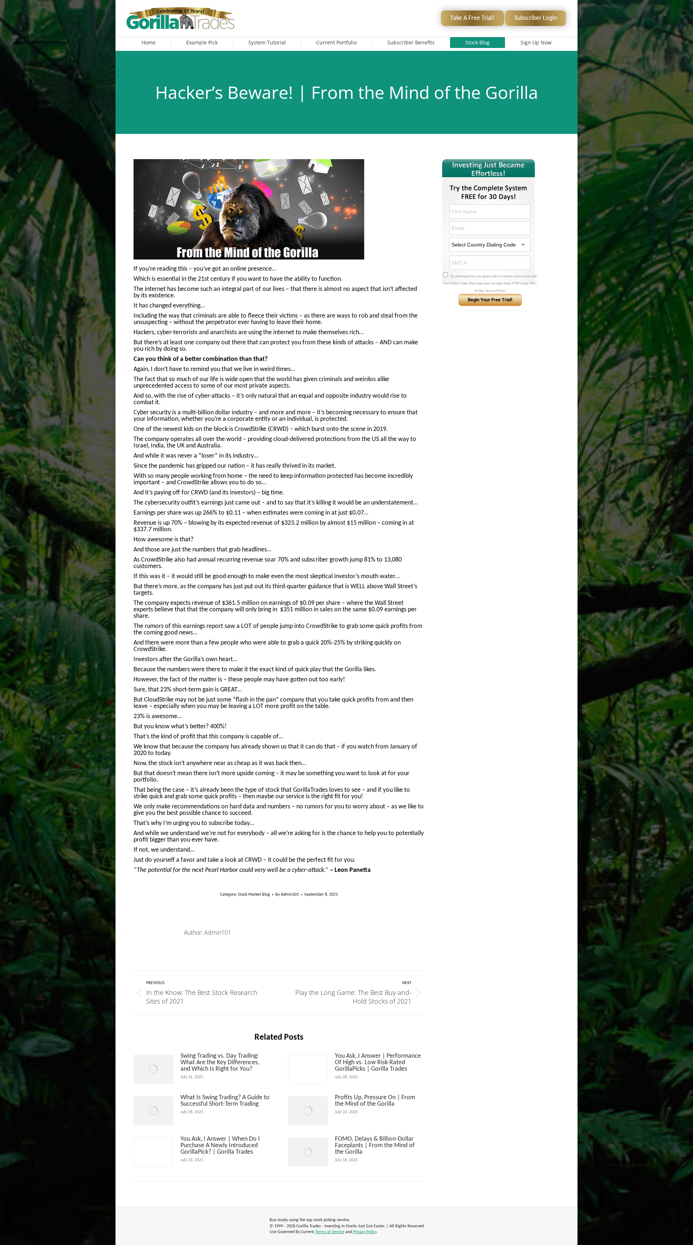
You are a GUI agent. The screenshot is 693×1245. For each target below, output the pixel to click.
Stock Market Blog (254, 894)
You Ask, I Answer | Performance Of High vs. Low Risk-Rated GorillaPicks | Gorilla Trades (378, 1063)
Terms (489, 290)
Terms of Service (329, 1232)
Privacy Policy (364, 1232)
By (287, 894)
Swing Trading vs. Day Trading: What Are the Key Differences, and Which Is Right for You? (219, 1063)
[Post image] (153, 1069)
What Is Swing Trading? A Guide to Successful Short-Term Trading (225, 1101)
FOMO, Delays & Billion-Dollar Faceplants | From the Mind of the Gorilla (375, 1146)
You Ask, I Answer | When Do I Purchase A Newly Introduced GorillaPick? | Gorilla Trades (220, 1146)
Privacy (501, 290)
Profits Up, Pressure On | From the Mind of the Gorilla (375, 1101)
